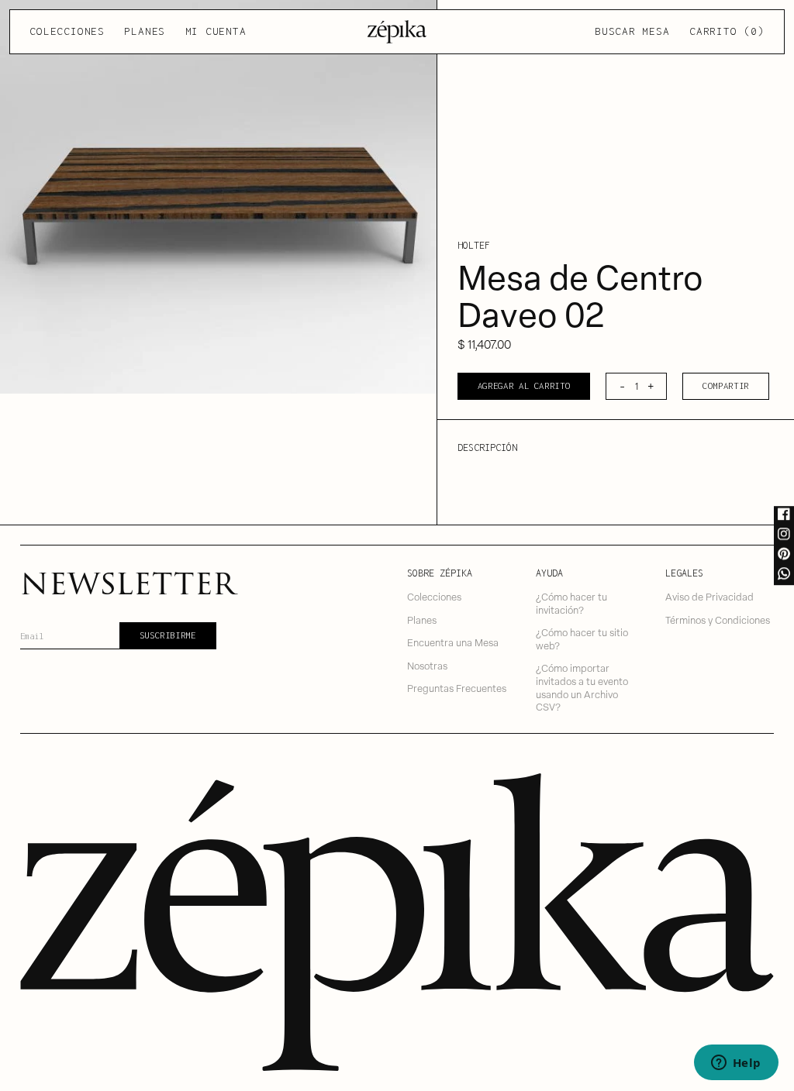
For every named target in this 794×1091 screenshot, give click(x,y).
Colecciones (66, 31)
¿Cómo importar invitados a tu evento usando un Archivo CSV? (582, 687)
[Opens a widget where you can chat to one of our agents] (735, 1064)
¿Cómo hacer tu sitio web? (582, 638)
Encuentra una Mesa (453, 642)
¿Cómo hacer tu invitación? (571, 603)
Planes (144, 31)
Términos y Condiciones (717, 619)
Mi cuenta (216, 31)
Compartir (726, 385)
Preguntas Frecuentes (456, 687)
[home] (397, 31)
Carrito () (726, 31)
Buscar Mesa (632, 31)
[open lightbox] (218, 197)
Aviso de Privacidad (709, 596)
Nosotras (427, 665)
